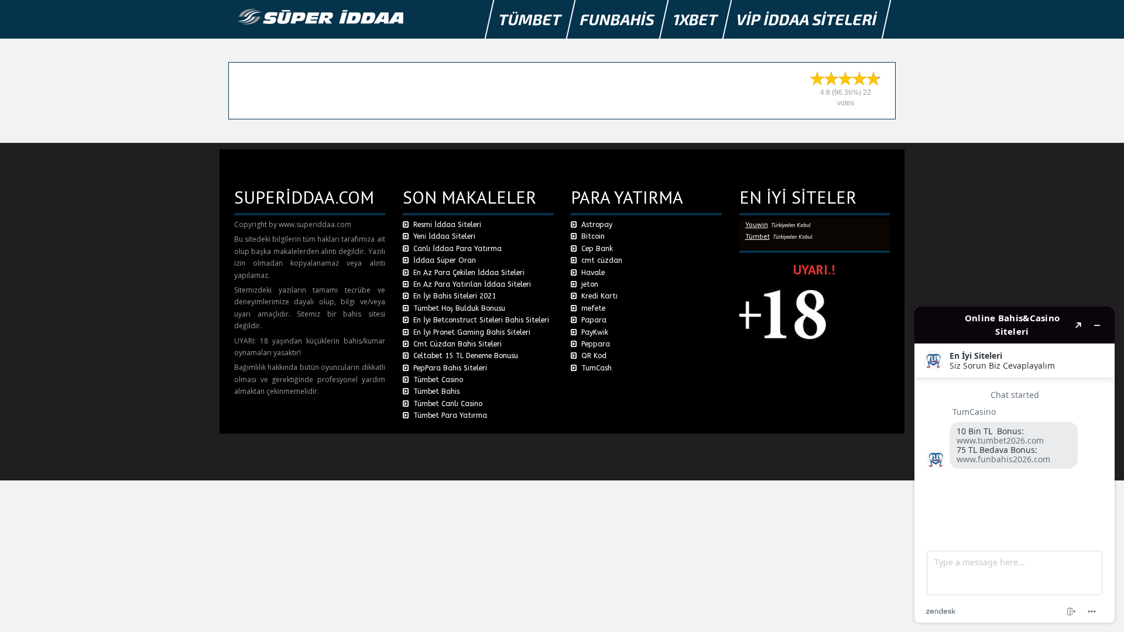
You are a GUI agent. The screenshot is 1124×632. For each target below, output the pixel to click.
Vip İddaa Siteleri (807, 19)
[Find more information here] (1014, 464)
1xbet (695, 19)
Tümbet (530, 19)
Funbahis (617, 19)
